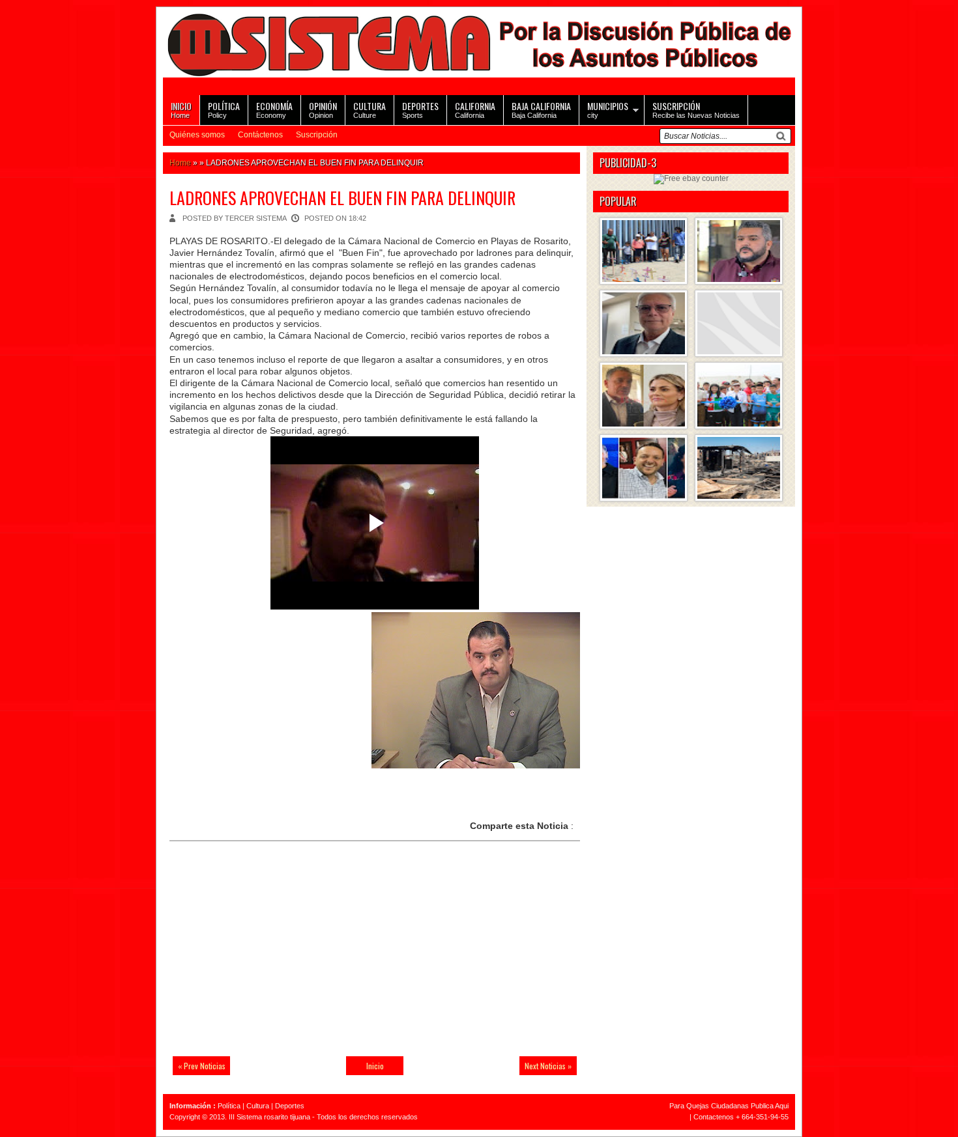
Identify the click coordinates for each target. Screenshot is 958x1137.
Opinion (323, 109)
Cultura (257, 1106)
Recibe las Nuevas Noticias (696, 109)
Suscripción (317, 134)
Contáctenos (260, 134)
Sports (420, 109)
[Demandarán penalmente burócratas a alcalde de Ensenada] (738, 323)
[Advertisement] (260, 956)
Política (229, 1106)
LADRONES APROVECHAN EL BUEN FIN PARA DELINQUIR (342, 197)
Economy (274, 109)
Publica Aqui (769, 1106)
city (607, 109)
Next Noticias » (548, 1065)
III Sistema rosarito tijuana (269, 1117)
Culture (369, 109)
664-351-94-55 (765, 1117)
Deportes (289, 1106)
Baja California (541, 109)
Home (181, 109)
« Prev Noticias (201, 1065)
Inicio (375, 1065)
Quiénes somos (197, 134)
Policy (224, 109)
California (475, 109)
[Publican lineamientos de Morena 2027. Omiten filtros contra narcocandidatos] (738, 251)
